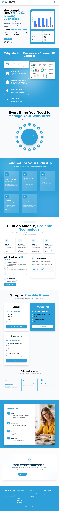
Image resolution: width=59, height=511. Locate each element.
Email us (23, 474)
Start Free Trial (8, 38)
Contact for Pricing (16, 360)
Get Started (43, 326)
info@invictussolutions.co (50, 493)
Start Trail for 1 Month (16, 326)
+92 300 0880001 (35, 474)
